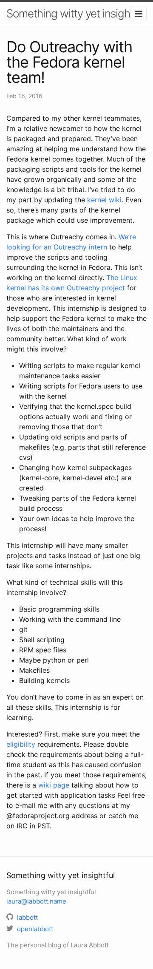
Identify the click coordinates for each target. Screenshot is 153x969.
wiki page (53, 785)
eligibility (20, 744)
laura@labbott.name (36, 901)
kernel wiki (104, 200)
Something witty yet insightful (75, 13)
